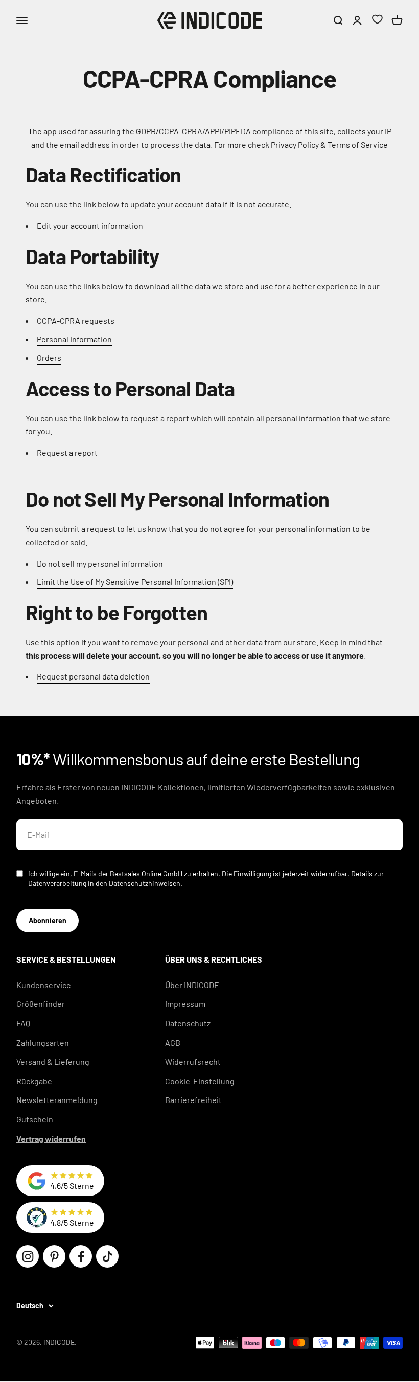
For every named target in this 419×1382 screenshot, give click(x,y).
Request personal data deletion (93, 676)
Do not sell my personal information (100, 563)
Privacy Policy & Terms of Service (329, 144)
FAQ (23, 1023)
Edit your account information (90, 225)
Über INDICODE (192, 985)
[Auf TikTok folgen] (107, 1256)
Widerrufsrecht (193, 1061)
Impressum (185, 1004)
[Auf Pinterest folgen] (54, 1256)
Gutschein (34, 1119)
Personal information (74, 339)
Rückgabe (34, 1081)
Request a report (67, 452)
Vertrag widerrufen (51, 1138)
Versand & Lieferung (52, 1061)
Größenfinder (40, 1004)
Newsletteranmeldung (57, 1100)
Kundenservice (43, 985)
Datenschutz (188, 1023)
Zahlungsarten (42, 1042)
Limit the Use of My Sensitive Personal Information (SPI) (135, 582)
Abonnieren (47, 920)
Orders (49, 357)
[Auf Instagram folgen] (27, 1256)
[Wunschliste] (377, 21)
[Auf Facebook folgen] (80, 1256)
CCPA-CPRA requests (75, 320)
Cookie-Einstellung (200, 1081)
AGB (172, 1042)
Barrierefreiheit (193, 1100)
